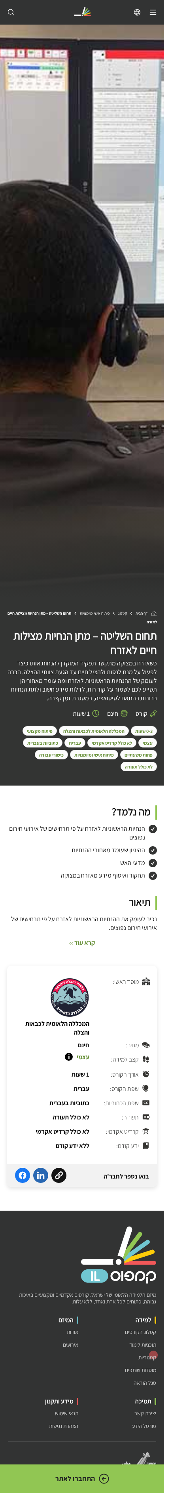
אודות (72, 1332)
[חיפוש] (11, 12)
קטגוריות (147, 1357)
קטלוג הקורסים (140, 1332)
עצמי (148, 743)
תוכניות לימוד (142, 1345)
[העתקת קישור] (58, 1176)
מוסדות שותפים (140, 1370)
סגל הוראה (145, 1383)
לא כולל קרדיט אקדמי (112, 743)
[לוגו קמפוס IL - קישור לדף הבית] (82, 12)
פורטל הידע (144, 1426)
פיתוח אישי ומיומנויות (95, 613)
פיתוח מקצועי (40, 731)
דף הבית (141, 613)
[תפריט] (153, 12)
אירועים (70, 1345)
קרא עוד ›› (82, 943)
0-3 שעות (144, 731)
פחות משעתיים (139, 755)
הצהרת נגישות (63, 1426)
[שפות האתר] (137, 12)
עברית (75, 743)
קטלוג (122, 613)
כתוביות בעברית (42, 743)
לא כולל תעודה (139, 767)
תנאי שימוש (66, 1413)
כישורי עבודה (51, 755)
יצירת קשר (145, 1413)
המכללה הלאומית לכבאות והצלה (94, 731)
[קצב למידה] (69, 1057)
